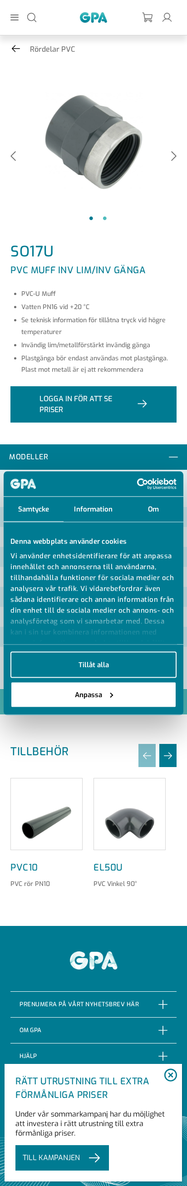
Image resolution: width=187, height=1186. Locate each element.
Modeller (28, 457)
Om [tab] (153, 509)
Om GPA (30, 1030)
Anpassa (88, 694)
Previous (13, 157)
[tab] (93, 457)
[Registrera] (148, 17)
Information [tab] (93, 509)
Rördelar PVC (52, 49)
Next (174, 157)
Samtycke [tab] (33, 509)
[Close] (170, 1076)
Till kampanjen (51, 1157)
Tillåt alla (94, 664)
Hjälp (28, 1056)
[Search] (32, 17)
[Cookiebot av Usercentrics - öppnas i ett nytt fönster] (137, 484)
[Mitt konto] (167, 17)
